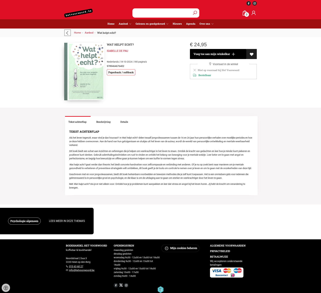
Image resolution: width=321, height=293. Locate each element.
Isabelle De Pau (117, 50)
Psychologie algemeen (24, 221)
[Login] (253, 13)
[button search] (194, 13)
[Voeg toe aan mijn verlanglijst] (251, 54)
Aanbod (89, 32)
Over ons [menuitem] (205, 23)
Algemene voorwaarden (228, 245)
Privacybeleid (220, 251)
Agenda (190, 23)
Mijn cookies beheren (183, 248)
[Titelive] (160, 289)
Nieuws (177, 23)
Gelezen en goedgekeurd (151, 23)
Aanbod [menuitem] (124, 23)
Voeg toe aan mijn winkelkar (211, 54)
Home (111, 23)
